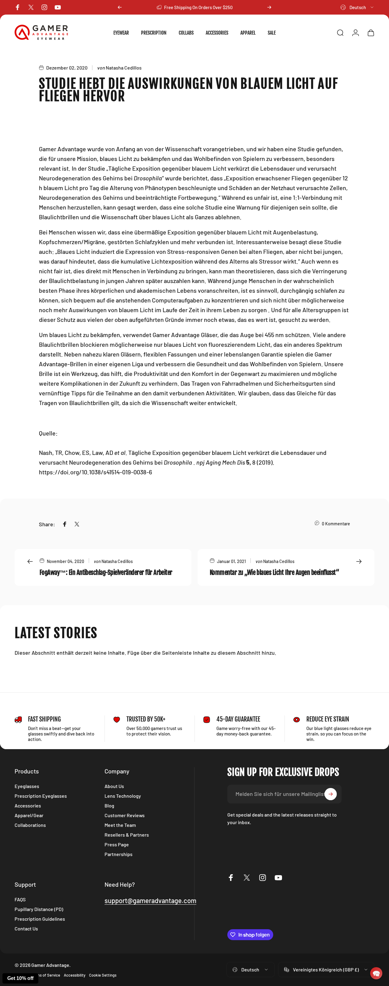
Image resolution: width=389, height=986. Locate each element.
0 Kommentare (336, 523)
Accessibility (74, 975)
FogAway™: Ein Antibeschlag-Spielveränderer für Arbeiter (106, 572)
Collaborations (30, 825)
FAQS (20, 899)
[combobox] (357, 7)
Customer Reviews (125, 815)
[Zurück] (119, 7)
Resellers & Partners (127, 835)
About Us (114, 786)
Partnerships (119, 854)
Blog (109, 805)
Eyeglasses (27, 786)
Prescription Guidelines (40, 919)
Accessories (28, 805)
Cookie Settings (102, 975)
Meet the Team (120, 825)
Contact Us (26, 928)
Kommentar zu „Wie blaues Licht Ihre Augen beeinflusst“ (274, 572)
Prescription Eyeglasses (41, 796)
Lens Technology (123, 796)
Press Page (117, 844)
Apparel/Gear (29, 815)
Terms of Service (45, 975)
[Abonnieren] (331, 794)
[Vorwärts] (269, 7)
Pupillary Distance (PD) (39, 909)
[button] (376, 973)
